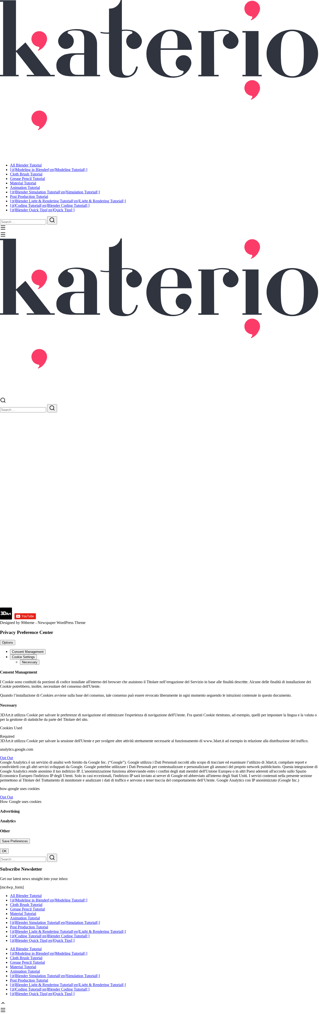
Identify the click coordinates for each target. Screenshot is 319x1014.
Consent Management (28, 652)
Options (7, 642)
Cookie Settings (23, 657)
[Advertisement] (149, 573)
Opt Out (6, 758)
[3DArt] (159, 77)
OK (4, 851)
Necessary (29, 662)
